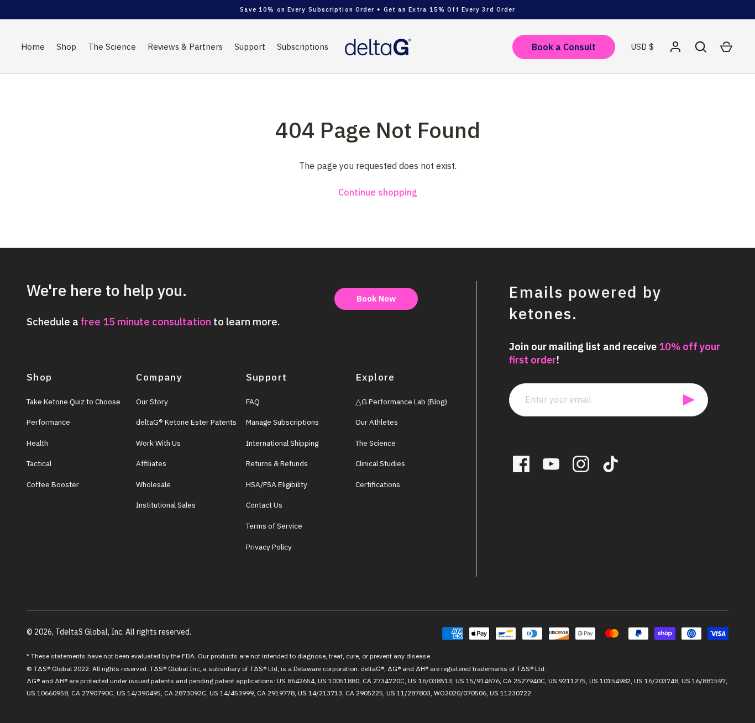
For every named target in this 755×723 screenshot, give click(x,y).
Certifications (377, 484)
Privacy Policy (269, 547)
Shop (66, 46)
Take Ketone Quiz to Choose (73, 402)
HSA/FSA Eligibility (276, 484)
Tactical (39, 463)
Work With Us (158, 443)
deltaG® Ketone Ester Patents (186, 422)
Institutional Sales (166, 505)
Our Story (152, 402)
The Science (112, 46)
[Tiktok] (611, 464)
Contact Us (264, 505)
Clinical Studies (380, 463)
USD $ (642, 46)
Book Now (376, 298)
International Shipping (282, 443)
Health (37, 443)
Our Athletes (376, 422)
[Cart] (726, 47)
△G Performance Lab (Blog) (401, 402)
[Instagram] (581, 464)
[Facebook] (521, 464)
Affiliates (151, 463)
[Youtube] (551, 464)
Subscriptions (302, 46)
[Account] (675, 47)
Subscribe (688, 399)
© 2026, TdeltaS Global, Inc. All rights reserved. (109, 632)
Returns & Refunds (277, 463)
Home (33, 46)
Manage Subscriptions (282, 422)
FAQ (253, 402)
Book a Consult (564, 46)
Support (249, 46)
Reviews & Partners (185, 46)
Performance (48, 422)
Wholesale (153, 484)
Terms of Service (274, 526)
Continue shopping (377, 192)
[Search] (701, 47)
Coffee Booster (53, 484)
